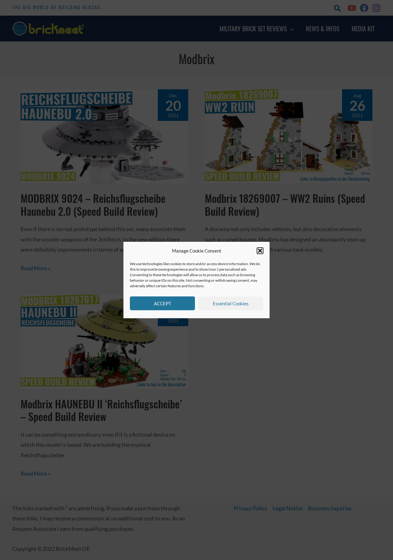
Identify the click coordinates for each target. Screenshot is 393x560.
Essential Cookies (231, 303)
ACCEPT (162, 303)
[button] (260, 251)
